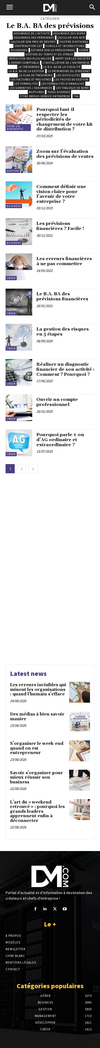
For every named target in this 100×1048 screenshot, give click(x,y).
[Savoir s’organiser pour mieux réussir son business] (79, 780)
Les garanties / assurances (31, 88)
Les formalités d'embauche (62, 83)
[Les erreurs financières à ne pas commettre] (19, 266)
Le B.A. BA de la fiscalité (62, 67)
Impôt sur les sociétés (72, 58)
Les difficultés (68, 75)
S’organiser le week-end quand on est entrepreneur (36, 748)
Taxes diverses (59, 92)
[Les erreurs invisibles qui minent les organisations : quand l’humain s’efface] (79, 692)
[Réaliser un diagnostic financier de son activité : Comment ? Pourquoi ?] (19, 372)
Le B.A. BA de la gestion (26, 71)
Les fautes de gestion (71, 79)
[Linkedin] (45, 909)
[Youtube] (64, 909)
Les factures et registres (31, 79)
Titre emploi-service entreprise (45, 96)
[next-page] (33, 468)
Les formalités (26, 83)
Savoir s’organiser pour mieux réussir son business (36, 777)
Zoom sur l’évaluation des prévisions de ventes (65, 154)
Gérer (83, 50)
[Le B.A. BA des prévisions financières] (19, 302)
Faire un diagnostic (15, 127)
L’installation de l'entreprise (66, 63)
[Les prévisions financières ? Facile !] (19, 231)
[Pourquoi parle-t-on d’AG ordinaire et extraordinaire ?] (19, 442)
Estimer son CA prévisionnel (53, 50)
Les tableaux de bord (72, 88)
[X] (54, 909)
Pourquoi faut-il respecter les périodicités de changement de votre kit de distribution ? (64, 119)
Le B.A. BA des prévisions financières (62, 296)
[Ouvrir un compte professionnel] (19, 407)
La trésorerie (29, 67)
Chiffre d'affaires (73, 42)
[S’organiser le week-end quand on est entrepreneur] (79, 750)
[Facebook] (35, 909)
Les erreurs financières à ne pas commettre (64, 261)
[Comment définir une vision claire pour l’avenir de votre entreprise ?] (19, 194)
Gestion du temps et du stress (49, 54)
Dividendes (19, 50)
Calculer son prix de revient (33, 42)
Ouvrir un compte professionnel (57, 402)
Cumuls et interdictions (65, 46)
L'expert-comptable (24, 63)
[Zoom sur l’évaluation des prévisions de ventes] (19, 159)
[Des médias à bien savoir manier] (79, 721)
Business (14, 206)
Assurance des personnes (34, 37)
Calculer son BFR (71, 37)
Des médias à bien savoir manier (37, 717)
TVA (76, 96)
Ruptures (36, 92)
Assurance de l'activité (32, 33)
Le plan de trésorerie (36, 75)
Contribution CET (28, 46)
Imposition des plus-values (30, 58)
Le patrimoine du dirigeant (69, 71)
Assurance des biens (69, 33)
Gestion (13, 171)
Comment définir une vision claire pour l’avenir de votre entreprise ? (61, 194)
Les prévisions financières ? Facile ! (60, 226)
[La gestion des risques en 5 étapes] (19, 337)
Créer (11, 278)
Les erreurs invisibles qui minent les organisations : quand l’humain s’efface (38, 689)
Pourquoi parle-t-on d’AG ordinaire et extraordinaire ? (60, 439)
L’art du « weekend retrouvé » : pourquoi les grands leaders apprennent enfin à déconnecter (37, 811)
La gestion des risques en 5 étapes (62, 331)
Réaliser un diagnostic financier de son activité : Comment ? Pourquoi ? (65, 369)
